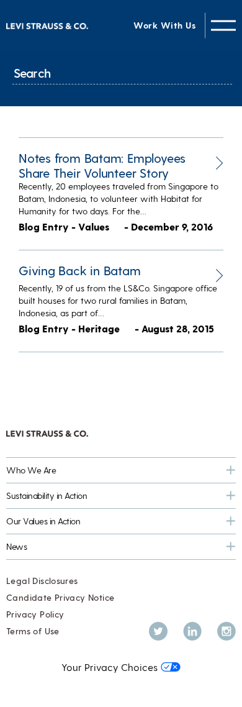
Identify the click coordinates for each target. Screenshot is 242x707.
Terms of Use (33, 631)
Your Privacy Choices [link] (109, 667)
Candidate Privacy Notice (60, 597)
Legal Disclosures (42, 580)
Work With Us (164, 25)
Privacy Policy (35, 614)
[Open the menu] (223, 25)
